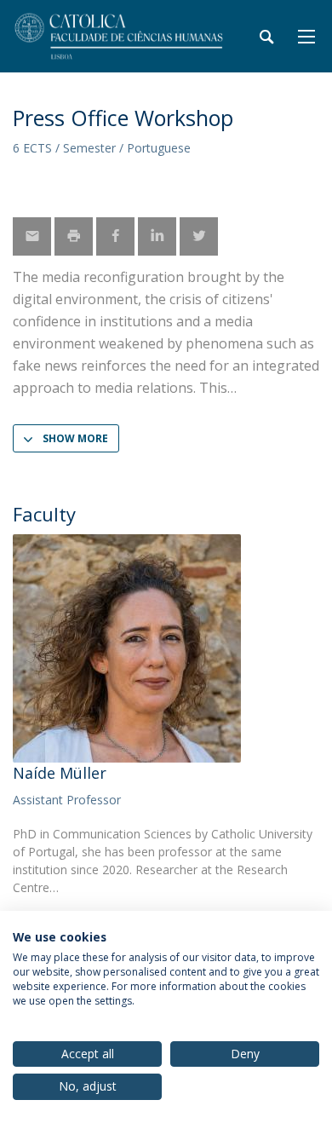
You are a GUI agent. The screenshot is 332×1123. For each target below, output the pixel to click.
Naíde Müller (59, 773)
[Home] (119, 36)
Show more (75, 438)
